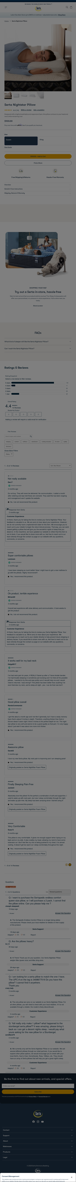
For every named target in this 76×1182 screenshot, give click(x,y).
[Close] (72, 1177)
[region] (38, 1177)
